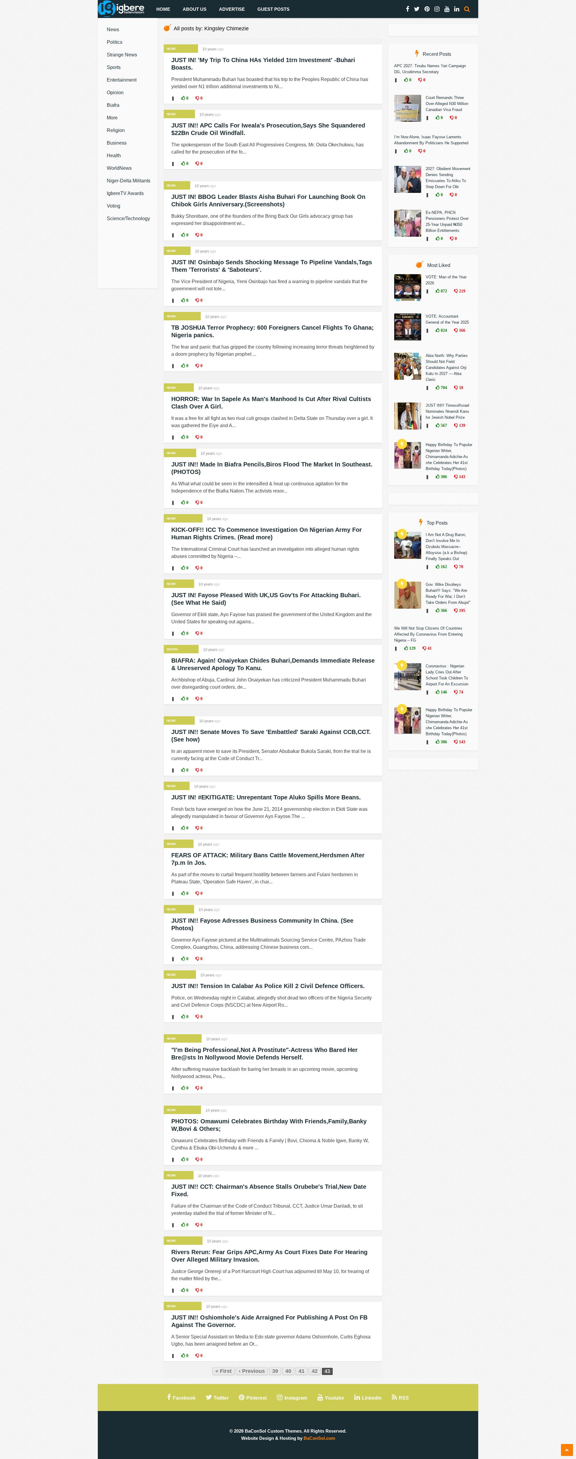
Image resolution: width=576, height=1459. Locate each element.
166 (461, 330)
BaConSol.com (319, 1438)
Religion (116, 130)
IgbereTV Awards (125, 193)
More (112, 117)
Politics (114, 42)
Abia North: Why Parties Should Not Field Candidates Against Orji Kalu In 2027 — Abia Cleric (447, 367)
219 (461, 291)
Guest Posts (273, 9)
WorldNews (119, 168)
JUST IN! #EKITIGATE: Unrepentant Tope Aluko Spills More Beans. (266, 797)
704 (443, 387)
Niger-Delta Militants (128, 180)
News (113, 29)
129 (412, 648)
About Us (194, 9)
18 (460, 387)
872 (443, 291)
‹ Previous (252, 1371)
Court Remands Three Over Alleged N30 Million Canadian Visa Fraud (447, 103)
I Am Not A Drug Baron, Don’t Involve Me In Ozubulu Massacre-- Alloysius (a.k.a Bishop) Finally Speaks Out (446, 546)
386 (443, 477)
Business (117, 142)
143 (461, 477)
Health (114, 155)
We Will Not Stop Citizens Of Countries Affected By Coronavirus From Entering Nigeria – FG (428, 634)
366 (443, 610)
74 (460, 692)
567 (443, 425)
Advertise (232, 9)
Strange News (122, 54)
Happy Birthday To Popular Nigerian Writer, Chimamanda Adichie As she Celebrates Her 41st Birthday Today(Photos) (449, 456)
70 (460, 567)
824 (443, 330)
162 (443, 567)
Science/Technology (128, 218)
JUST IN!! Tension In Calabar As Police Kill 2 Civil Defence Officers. (268, 986)
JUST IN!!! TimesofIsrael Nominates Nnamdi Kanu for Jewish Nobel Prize (447, 411)
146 (443, 692)
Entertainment (121, 79)
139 (461, 425)
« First (223, 1371)
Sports (114, 67)
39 (275, 1371)
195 (461, 610)
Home (163, 9)
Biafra (113, 105)
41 (301, 1371)
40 (288, 1371)
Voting (113, 205)
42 (315, 1371)
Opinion (115, 92)
